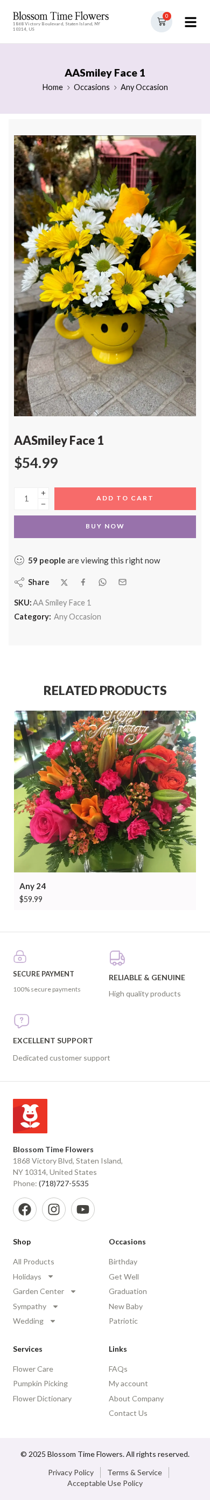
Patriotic (123, 1320)
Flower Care (33, 1368)
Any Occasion (144, 87)
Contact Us (128, 1413)
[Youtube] (83, 1209)
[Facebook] (25, 1209)
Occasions (92, 87)
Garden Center (38, 1291)
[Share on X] (64, 583)
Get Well (124, 1276)
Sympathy (29, 1306)
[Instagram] (54, 1209)
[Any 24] (105, 792)
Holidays (27, 1276)
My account (128, 1383)
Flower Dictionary (42, 1398)
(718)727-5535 (64, 1183)
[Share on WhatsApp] (102, 582)
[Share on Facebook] (83, 582)
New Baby (126, 1306)
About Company (136, 1398)
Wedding (28, 1320)
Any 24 (32, 886)
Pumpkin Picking (40, 1383)
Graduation (128, 1291)
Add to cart (125, 498)
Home (52, 87)
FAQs (118, 1368)
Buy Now (105, 526)
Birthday (123, 1261)
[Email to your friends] (122, 582)
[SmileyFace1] (105, 275)
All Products (33, 1261)
